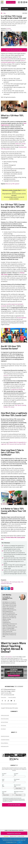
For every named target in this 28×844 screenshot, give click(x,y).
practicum (6, 375)
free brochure (9, 656)
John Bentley (8, 28)
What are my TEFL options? (12, 184)
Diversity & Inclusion (5, 736)
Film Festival (3, 725)
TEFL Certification (5, 582)
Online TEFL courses (20, 143)
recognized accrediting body (18, 389)
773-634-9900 (7, 693)
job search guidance (21, 317)
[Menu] (26, 2)
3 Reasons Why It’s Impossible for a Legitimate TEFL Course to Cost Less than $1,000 (13, 443)
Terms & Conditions (12, 697)
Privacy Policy (3, 697)
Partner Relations (4, 743)
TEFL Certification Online (15, 582)
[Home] (1, 13)
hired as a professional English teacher (13, 61)
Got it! (19, 842)
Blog (4, 13)
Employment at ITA (4, 746)
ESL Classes (3, 729)
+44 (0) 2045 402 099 (8, 695)
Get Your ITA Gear (4, 722)
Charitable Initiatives (5, 739)
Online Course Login (5, 715)
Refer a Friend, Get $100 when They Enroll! (9, 703)
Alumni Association (5, 718)
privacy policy (10, 842)
